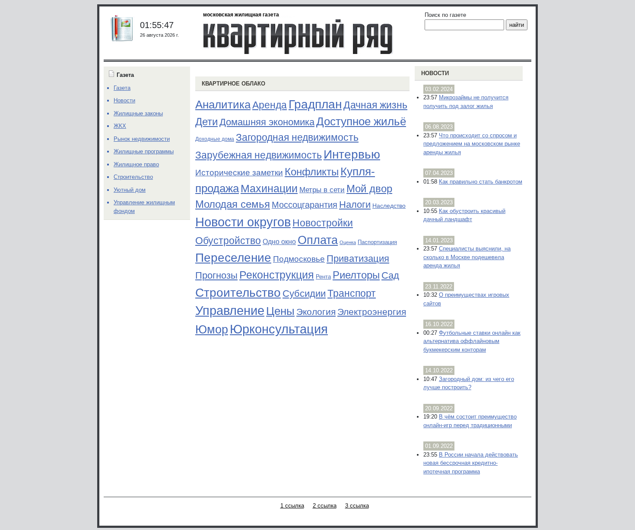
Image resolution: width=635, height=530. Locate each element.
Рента (323, 276)
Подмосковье (299, 258)
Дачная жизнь (375, 105)
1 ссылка (292, 505)
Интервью (352, 154)
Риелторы (356, 275)
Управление (229, 310)
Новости (435, 73)
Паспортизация (377, 242)
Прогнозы (216, 275)
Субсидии (304, 293)
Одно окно (279, 241)
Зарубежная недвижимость (258, 155)
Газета (122, 88)
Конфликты (312, 172)
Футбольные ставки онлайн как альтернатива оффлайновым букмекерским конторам (472, 341)
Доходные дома (214, 139)
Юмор (211, 329)
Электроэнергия (371, 312)
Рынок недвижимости (142, 139)
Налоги (355, 204)
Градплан (315, 104)
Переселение (233, 257)
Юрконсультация (279, 329)
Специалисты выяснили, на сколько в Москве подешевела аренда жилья (467, 257)
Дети (206, 121)
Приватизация (358, 259)
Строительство (238, 292)
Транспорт (351, 293)
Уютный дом (130, 190)
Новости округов (243, 222)
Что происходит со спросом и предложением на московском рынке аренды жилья (471, 144)
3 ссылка (357, 505)
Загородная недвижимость (297, 137)
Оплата (318, 240)
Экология (316, 312)
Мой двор (369, 188)
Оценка (348, 242)
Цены (280, 311)
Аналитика (223, 104)
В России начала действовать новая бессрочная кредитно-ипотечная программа (470, 463)
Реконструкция (276, 275)
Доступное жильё (361, 121)
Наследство (389, 205)
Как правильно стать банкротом (480, 181)
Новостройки (322, 223)
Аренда (269, 105)
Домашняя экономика (266, 122)
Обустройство (228, 240)
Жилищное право (136, 164)
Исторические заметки (239, 172)
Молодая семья (232, 204)
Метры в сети (322, 190)
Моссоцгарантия (304, 204)
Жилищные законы (138, 113)
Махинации (269, 188)
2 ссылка (325, 505)
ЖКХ (120, 126)
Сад (390, 275)
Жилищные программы (144, 151)
